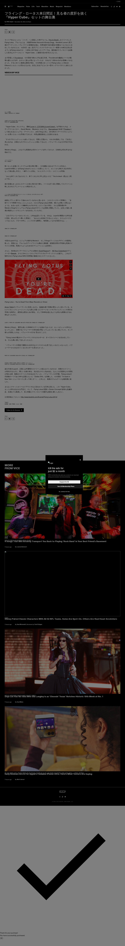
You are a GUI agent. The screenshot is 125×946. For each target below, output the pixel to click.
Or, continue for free (64, 491)
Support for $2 (64, 482)
